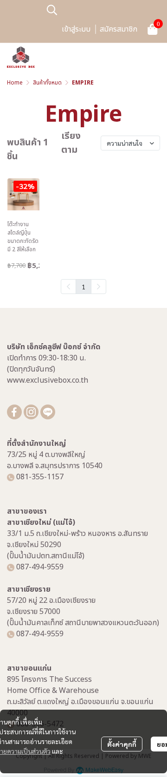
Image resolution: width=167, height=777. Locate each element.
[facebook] (14, 412)
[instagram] (31, 412)
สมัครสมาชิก (118, 29)
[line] (47, 412)
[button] (102, 10)
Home (15, 82)
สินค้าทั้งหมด (47, 82)
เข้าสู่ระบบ (76, 29)
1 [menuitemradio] (83, 286)
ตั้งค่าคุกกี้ (121, 744)
